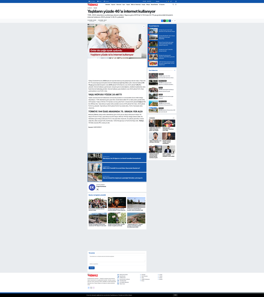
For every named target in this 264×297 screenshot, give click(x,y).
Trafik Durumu (122, 277)
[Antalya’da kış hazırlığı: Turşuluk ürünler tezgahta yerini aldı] (117, 218)
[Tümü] (174, 70)
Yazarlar (107, 1)
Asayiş (143, 4)
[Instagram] (93, 288)
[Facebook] (89, 288)
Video (100, 1)
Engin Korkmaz (101, 186)
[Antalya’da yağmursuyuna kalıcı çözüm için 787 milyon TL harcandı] (98, 218)
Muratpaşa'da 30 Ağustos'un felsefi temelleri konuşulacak (166, 83)
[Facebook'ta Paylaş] (162, 21)
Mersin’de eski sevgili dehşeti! (166, 97)
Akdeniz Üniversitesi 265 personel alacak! (167, 110)
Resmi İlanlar (154, 4)
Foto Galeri (92, 1)
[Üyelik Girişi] (175, 1)
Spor (123, 4)
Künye (142, 280)
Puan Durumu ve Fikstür (124, 279)
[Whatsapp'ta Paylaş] (167, 21)
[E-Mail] (97, 189)
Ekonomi (118, 4)
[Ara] (173, 4)
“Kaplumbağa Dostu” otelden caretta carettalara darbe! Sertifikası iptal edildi (135, 226)
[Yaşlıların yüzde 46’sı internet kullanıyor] (117, 41)
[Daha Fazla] (170, 21)
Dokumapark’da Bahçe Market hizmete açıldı (166, 90)
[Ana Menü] (175, 4)
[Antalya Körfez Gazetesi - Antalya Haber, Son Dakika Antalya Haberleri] (93, 4)
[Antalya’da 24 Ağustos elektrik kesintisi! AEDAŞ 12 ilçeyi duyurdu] (117, 202)
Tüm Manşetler (122, 280)
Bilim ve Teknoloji (135, 4)
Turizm (160, 276)
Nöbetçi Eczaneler (123, 274)
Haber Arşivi (122, 283)
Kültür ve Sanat (162, 80)
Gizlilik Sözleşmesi (145, 279)
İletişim (160, 279)
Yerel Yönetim (144, 276)
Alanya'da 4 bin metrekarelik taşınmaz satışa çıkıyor (166, 77)
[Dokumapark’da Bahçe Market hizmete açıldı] (98, 202)
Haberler (90, 8)
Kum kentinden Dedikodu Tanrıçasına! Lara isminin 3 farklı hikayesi (165, 104)
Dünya (148, 4)
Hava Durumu (122, 276)
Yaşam (128, 4)
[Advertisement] (117, 69)
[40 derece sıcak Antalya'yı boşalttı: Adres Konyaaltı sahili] (136, 202)
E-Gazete (162, 4)
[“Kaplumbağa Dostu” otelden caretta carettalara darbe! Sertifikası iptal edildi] (136, 218)
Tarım (142, 277)
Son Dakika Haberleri (124, 282)
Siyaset (113, 4)
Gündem (107, 4)
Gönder (92, 267)
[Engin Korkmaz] (92, 187)
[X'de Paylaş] (164, 21)
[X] (91, 288)
